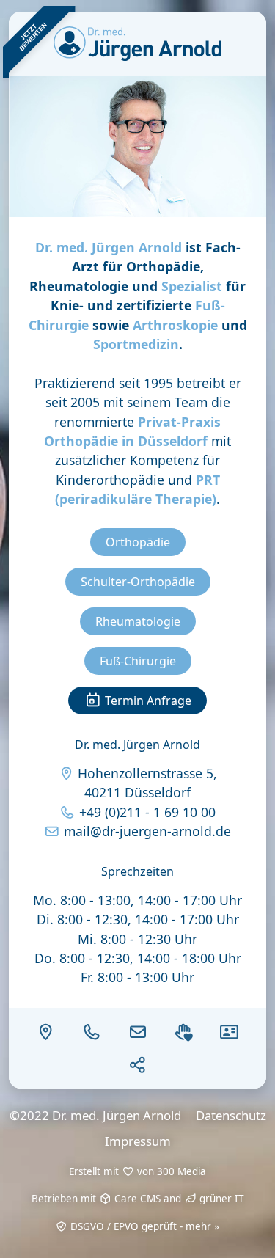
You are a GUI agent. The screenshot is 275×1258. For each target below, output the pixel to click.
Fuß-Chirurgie (138, 661)
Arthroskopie (175, 325)
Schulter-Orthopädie (138, 582)
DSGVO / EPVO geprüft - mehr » (143, 1226)
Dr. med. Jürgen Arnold (108, 247)
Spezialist (191, 286)
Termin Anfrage (146, 700)
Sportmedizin (136, 344)
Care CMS (136, 1198)
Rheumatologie (137, 621)
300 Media (181, 1171)
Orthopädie (138, 542)
